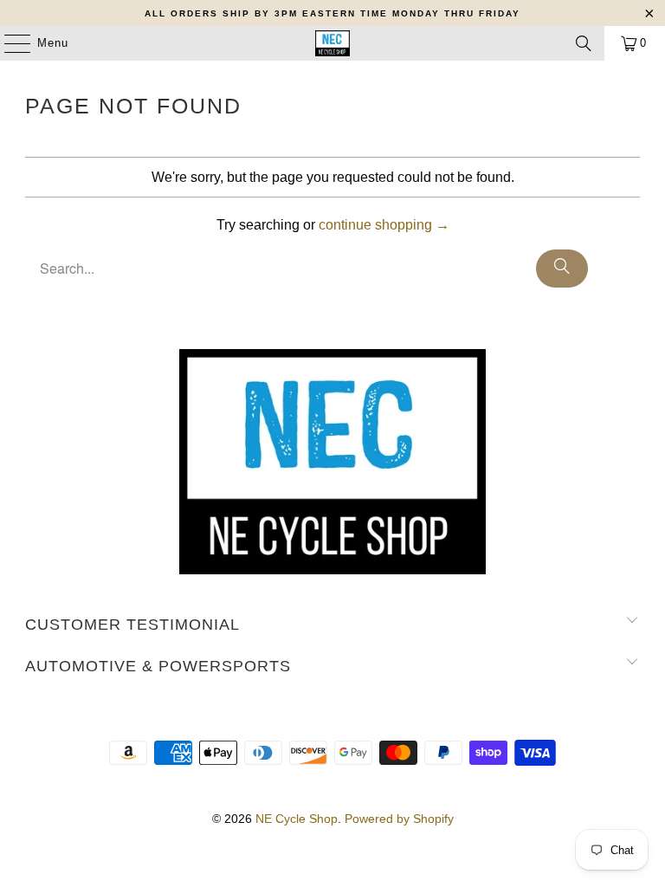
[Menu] (8, 43)
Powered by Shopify (399, 818)
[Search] (583, 43)
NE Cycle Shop (296, 818)
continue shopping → (384, 224)
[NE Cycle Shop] (332, 43)
